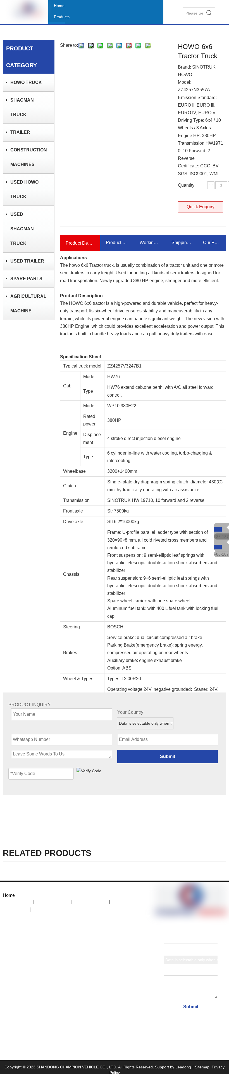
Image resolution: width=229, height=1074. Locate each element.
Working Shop (150, 242)
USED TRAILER (27, 261)
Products (90, 901)
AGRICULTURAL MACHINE (28, 303)
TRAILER (20, 132)
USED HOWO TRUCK (24, 189)
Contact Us (51, 909)
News (125, 901)
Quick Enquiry (200, 206)
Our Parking (212, 242)
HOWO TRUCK (26, 82)
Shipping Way (181, 242)
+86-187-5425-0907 (221, 536)
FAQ (15, 909)
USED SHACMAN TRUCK (22, 229)
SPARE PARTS (26, 278)
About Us (52, 901)
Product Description (80, 243)
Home (17, 901)
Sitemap (202, 1067)
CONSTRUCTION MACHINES (28, 157)
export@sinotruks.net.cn (80, 960)
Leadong (183, 1067)
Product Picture (117, 242)
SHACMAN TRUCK (22, 107)
